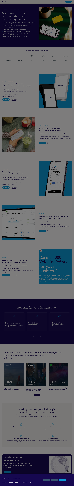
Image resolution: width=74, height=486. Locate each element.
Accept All (62, 480)
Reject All (54, 480)
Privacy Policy (11, 482)
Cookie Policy (17, 482)
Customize (46, 480)
